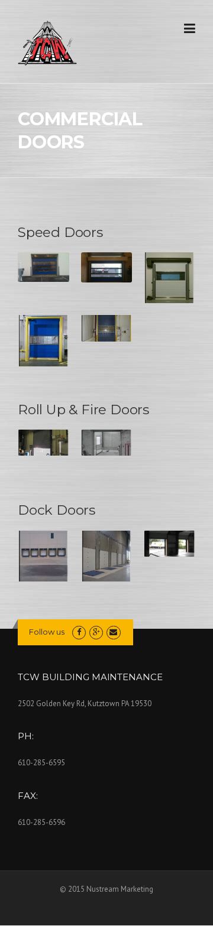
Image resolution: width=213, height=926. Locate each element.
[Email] (113, 632)
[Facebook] (79, 632)
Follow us (46, 631)
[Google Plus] (96, 632)
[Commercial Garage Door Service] (47, 42)
